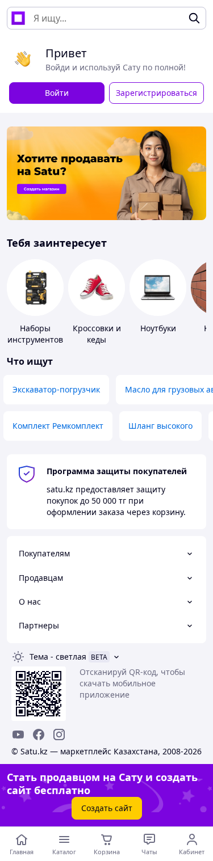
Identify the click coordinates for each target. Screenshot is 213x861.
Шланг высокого (160, 425)
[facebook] (38, 734)
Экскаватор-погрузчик (56, 389)
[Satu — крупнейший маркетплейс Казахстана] (18, 18)
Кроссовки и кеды (97, 334)
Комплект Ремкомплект (57, 425)
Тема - (58, 656)
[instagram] (59, 734)
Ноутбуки (158, 328)
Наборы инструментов (35, 334)
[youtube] (18, 734)
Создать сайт (106, 808)
